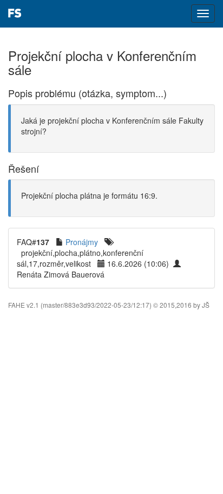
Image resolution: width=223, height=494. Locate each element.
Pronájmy (81, 241)
